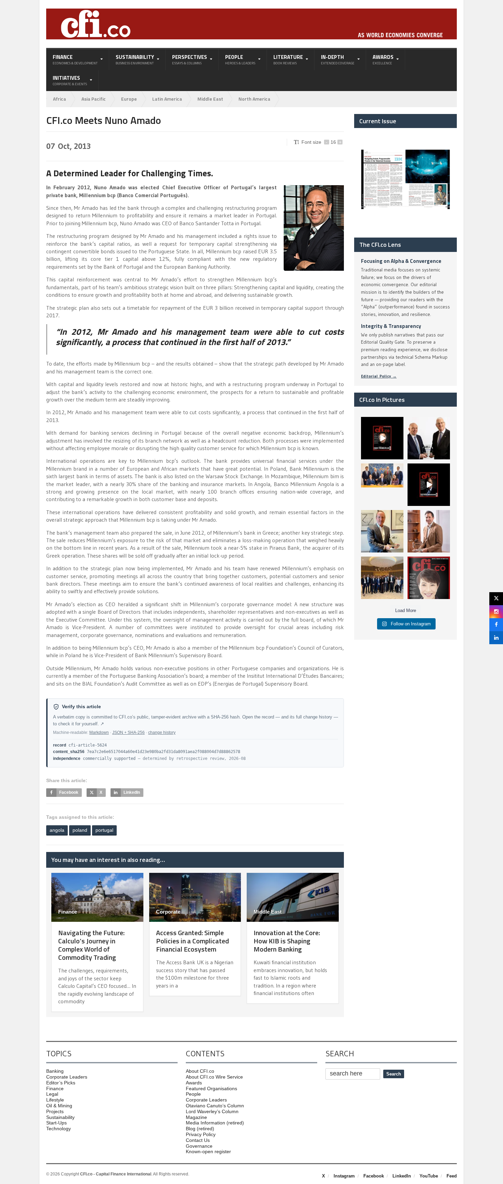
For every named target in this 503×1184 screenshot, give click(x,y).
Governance (199, 1146)
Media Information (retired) (215, 1122)
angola (57, 830)
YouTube (429, 1176)
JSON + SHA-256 (128, 732)
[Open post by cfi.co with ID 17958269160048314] (429, 484)
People (193, 1094)
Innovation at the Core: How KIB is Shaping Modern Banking (287, 940)
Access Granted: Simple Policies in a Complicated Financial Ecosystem (192, 940)
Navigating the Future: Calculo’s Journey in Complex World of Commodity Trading (91, 945)
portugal (104, 830)
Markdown (99, 732)
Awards (194, 1082)
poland (80, 830)
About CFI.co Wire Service (214, 1077)
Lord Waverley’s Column (212, 1111)
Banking (55, 1071)
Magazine (196, 1117)
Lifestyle (55, 1100)
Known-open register (208, 1151)
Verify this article (81, 706)
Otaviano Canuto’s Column (215, 1105)
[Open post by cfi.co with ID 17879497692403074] (429, 438)
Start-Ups (56, 1122)
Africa (59, 98)
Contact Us (198, 1140)
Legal (52, 1094)
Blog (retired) (200, 1128)
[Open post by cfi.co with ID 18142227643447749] (382, 531)
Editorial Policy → (379, 376)
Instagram (344, 1176)
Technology (58, 1128)
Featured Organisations (211, 1088)
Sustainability (60, 1117)
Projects (55, 1111)
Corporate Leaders (66, 1077)
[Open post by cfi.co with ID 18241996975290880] (429, 578)
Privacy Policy (201, 1134)
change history (162, 732)
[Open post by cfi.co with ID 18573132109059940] (382, 484)
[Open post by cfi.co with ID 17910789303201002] (382, 438)
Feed (452, 1176)
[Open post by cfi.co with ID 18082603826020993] (429, 531)
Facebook (373, 1176)
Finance (67, 912)
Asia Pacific (93, 98)
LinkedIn (401, 1176)
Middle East (210, 98)
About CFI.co (200, 1071)
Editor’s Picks (60, 1082)
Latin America (167, 98)
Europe (129, 98)
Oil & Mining (59, 1105)
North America (254, 98)
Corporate (168, 912)
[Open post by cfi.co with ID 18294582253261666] (382, 578)
